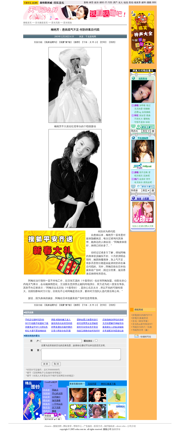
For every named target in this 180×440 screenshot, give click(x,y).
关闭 (112, 42)
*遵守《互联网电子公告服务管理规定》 (44, 372)
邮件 (144, 2)
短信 (126, 2)
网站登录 (67, 426)
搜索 (149, 2)
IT (106, 2)
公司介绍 (131, 426)
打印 (103, 42)
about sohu (121, 426)
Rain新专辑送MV (145, 324)
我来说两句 (51, 42)
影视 (134, 315)
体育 (91, 2)
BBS (154, 2)
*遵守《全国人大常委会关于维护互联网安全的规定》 (50, 375)
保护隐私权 (109, 426)
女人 (120, 2)
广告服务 (88, 426)
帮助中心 (77, 426)
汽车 (110, 2)
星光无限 (55, 22)
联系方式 (98, 426)
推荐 (77, 42)
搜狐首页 (27, 22)
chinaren (47, 426)
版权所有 (116, 429)
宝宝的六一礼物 (144, 327)
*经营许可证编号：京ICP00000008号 (43, 369)
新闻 (86, 2)
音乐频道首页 (41, 22)
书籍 (134, 327)
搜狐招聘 (57, 426)
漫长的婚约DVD (144, 315)
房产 (115, 2)
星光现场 (67, 22)
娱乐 (96, 2)
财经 (102, 2)
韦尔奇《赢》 (143, 330)
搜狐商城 (138, 309)
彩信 (131, 2)
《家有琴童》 (143, 321)
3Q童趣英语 (142, 318)
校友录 (137, 2)
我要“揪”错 (65, 42)
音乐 (134, 321)
